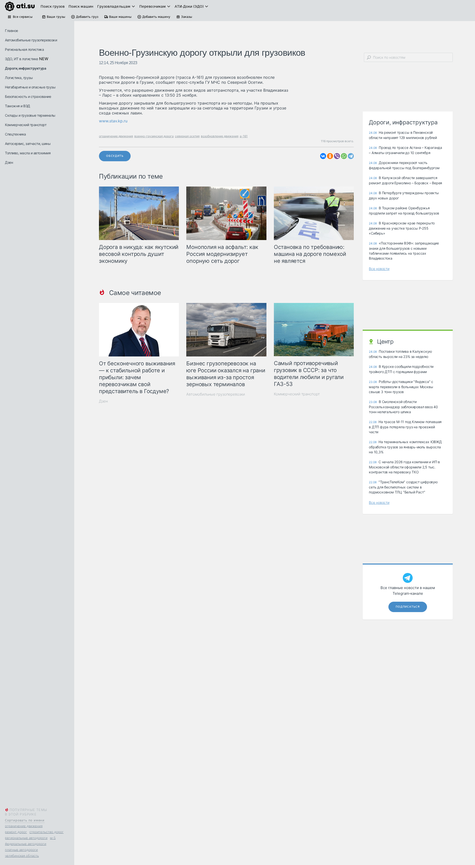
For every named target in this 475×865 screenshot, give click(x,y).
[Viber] (337, 156)
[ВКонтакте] (323, 156)
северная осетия (187, 136)
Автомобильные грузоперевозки (31, 40)
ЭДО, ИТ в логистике (21, 59)
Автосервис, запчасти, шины (27, 143)
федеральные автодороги (25, 844)
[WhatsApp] (344, 156)
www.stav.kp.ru (113, 120)
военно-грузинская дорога (154, 136)
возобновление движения (219, 136)
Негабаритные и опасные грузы (30, 87)
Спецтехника (15, 134)
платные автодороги (21, 850)
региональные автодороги (26, 838)
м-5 (53, 838)
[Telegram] (351, 156)
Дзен (9, 162)
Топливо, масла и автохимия (27, 153)
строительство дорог (46, 832)
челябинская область (22, 856)
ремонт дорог (16, 832)
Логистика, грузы (19, 78)
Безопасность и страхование (28, 96)
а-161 (244, 136)
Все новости (379, 269)
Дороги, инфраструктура (25, 68)
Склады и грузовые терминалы (30, 115)
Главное (11, 30)
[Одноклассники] (330, 156)
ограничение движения (24, 826)
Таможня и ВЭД (17, 106)
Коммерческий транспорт (25, 125)
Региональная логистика (24, 49)
